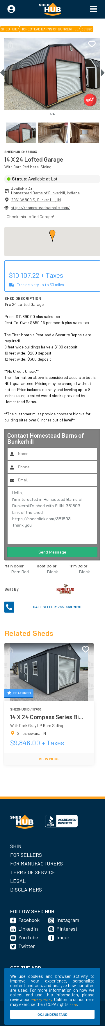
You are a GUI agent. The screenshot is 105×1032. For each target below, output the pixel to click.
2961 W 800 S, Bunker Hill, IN (36, 199)
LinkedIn (28, 928)
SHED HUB (9, 29)
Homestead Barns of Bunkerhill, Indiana (45, 192)
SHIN (16, 846)
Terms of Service (32, 872)
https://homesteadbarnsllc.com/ (40, 207)
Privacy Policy (41, 1000)
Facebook (29, 920)
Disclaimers (26, 889)
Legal (18, 881)
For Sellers (26, 855)
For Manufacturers (36, 863)
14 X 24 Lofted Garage (33, 159)
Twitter (26, 946)
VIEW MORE (49, 758)
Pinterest (66, 928)
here (73, 1004)
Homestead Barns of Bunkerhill (50, 29)
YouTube (28, 937)
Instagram (67, 920)
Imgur (63, 937)
